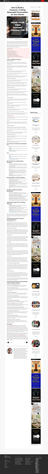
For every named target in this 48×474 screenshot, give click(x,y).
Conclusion (8, 57)
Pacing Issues (11, 158)
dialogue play (13, 303)
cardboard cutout (9, 223)
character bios (15, 229)
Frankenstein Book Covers (35, 348)
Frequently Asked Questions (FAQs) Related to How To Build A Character (15, 56)
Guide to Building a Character (10, 50)
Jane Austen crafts (25, 195)
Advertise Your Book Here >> (34, 108)
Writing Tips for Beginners (35, 181)
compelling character (12, 325)
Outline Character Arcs (10, 115)
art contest (14, 260)
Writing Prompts (12, 211)
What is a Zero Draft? (35, 143)
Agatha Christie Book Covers (35, 328)
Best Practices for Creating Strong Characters (12, 52)
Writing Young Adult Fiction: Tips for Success (35, 162)
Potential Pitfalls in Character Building (11, 53)
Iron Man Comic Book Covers (35, 309)
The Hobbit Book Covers (35, 290)
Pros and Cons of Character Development (11, 51)
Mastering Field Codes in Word (35, 124)
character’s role (16, 285)
